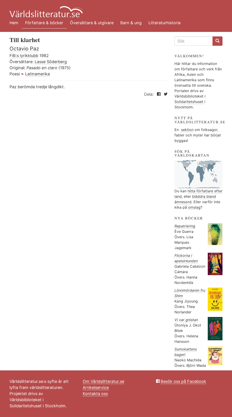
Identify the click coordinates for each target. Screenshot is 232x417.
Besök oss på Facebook (183, 381)
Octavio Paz (24, 48)
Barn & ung (131, 22)
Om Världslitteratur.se (103, 381)
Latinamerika (37, 73)
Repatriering (184, 226)
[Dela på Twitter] (165, 94)
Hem (14, 22)
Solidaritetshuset (189, 101)
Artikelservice (96, 387)
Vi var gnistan (186, 319)
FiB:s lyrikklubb (24, 55)
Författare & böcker (44, 22)
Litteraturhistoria (164, 22)
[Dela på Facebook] (157, 94)
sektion (186, 129)
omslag (194, 207)
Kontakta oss (95, 393)
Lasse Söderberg (51, 61)
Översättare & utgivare (92, 22)
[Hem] (112, 9)
